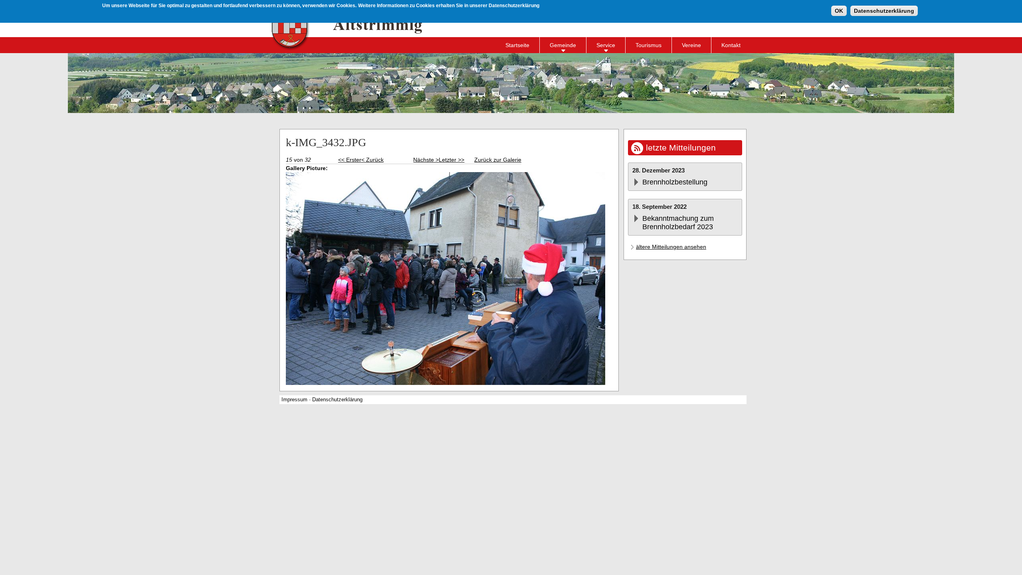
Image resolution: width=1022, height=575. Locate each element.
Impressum (294, 399)
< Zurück (372, 160)
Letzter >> (451, 160)
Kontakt (731, 45)
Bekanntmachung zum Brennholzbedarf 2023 (678, 222)
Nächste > (426, 160)
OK (839, 11)
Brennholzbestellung (674, 182)
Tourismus (649, 45)
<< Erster (349, 160)
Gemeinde (563, 45)
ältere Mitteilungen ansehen (671, 247)
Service (605, 45)
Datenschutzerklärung (884, 11)
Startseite (517, 45)
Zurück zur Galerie (497, 160)
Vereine (691, 45)
